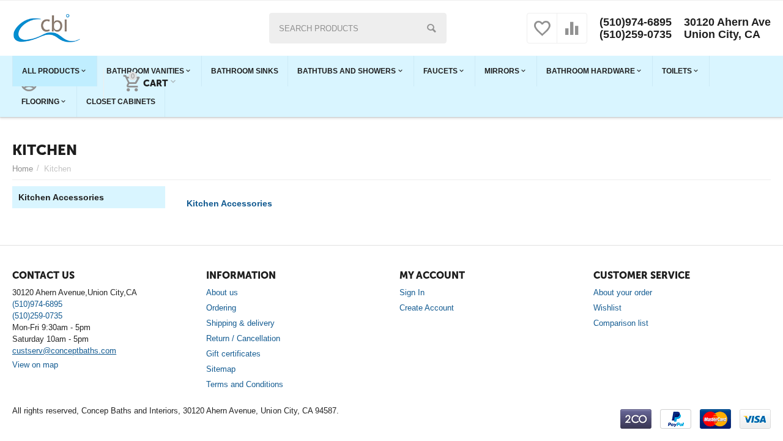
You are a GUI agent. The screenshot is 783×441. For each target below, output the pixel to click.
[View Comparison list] (572, 35)
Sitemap (221, 369)
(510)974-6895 (635, 22)
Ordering (221, 307)
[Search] (431, 28)
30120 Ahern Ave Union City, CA (727, 28)
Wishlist (607, 307)
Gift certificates (233, 353)
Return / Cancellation (243, 338)
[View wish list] (542, 35)
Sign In (412, 292)
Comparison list (620, 323)
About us (222, 292)
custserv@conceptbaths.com (64, 350)
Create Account (426, 307)
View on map (35, 364)
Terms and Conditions (244, 384)
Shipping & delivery (240, 323)
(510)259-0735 (635, 34)
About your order (622, 292)
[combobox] (358, 28)
